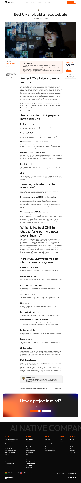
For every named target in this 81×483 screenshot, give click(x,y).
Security (71, 446)
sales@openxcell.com (72, 473)
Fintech (46, 441)
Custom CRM (28, 443)
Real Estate (47, 444)
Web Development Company (10, 450)
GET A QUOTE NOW (25, 110)
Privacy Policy (72, 450)
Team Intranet (29, 465)
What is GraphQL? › (58, 388)
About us (72, 439)
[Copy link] (73, 77)
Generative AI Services (9, 458)
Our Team (72, 444)
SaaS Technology (48, 443)
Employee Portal (29, 446)
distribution (43, 142)
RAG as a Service (8, 461)
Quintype (26, 251)
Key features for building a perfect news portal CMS (12, 67)
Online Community (29, 458)
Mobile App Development (10, 452)
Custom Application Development (11, 439)
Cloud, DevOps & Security (10, 448)
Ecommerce (47, 446)
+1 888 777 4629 (61, 473)
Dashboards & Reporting (31, 444)
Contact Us (69, 71)
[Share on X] (70, 77)
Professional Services (49, 448)
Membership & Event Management (33, 456)
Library (61, 443)
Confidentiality (73, 443)
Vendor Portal (29, 467)
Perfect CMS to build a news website (11, 64)
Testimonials (72, 448)
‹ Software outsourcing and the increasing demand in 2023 (33, 388)
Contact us (72, 452)
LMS (27, 454)
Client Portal (28, 441)
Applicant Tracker (29, 439)
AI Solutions (7, 454)
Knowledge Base (29, 452)
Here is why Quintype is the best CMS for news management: (12, 79)
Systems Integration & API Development (13, 443)
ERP (27, 448)
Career (71, 441)
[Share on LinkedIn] (68, 77)
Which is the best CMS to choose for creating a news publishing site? (11, 74)
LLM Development (8, 459)
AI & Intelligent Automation (10, 441)
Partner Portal (29, 459)
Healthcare (47, 439)
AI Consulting (7, 456)
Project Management (30, 461)
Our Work (62, 441)
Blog (61, 439)
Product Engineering (9, 444)
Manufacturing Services (50, 450)
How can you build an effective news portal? (11, 70)
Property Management (30, 463)
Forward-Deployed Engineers (11, 446)
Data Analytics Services (9, 463)
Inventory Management (31, 450)
